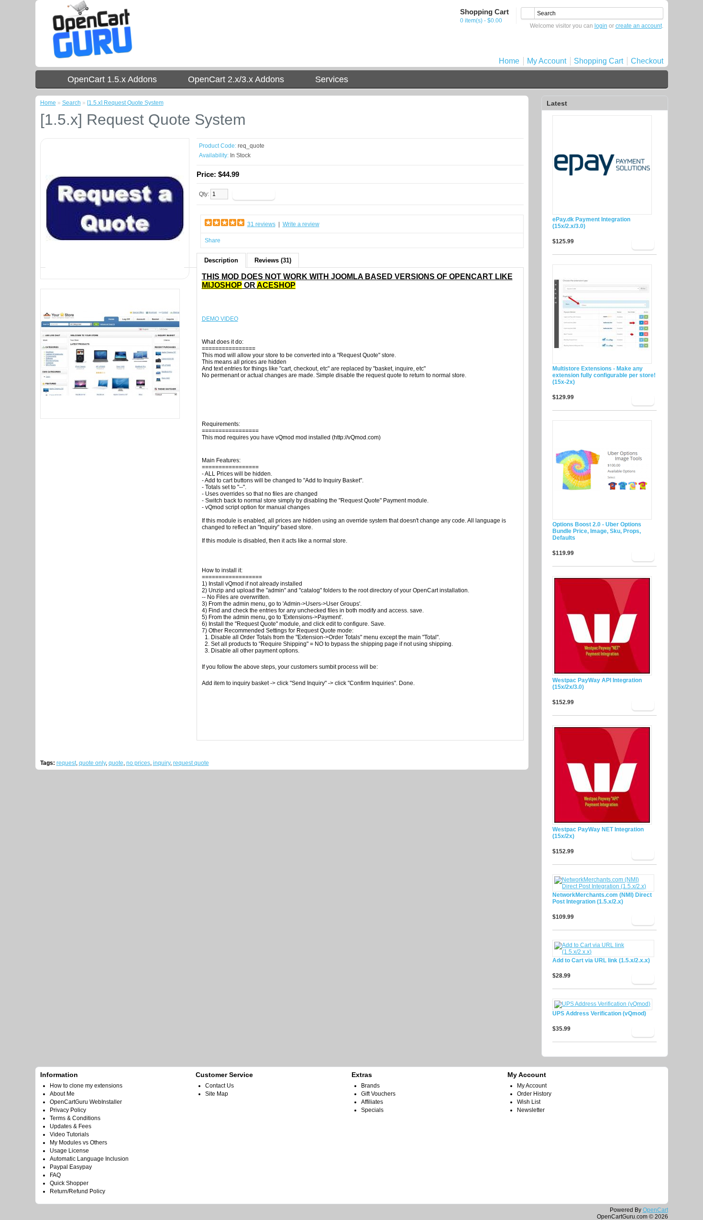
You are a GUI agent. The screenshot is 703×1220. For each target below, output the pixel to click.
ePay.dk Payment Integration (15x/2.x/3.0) (591, 222)
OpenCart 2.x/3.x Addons (236, 79)
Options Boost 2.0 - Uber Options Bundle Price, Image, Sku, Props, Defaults (596, 531)
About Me (62, 1093)
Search (71, 102)
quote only (92, 763)
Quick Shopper (69, 1183)
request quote (191, 763)
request (66, 763)
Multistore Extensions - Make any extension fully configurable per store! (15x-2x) (604, 375)
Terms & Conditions (75, 1118)
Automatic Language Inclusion (89, 1158)
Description (221, 260)
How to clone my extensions (86, 1085)
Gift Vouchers (378, 1093)
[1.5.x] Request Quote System (125, 102)
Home (509, 61)
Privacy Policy (68, 1110)
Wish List (528, 1102)
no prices (138, 763)
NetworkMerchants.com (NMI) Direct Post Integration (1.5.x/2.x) (602, 898)
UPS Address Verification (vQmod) (599, 1013)
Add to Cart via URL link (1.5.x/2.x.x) (601, 960)
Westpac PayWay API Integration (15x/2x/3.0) (597, 683)
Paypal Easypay (71, 1167)
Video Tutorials (69, 1134)
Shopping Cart (598, 61)
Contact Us (219, 1085)
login (600, 25)
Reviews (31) (272, 260)
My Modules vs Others (78, 1142)
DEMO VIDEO (220, 319)
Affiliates (372, 1102)
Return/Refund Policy (77, 1191)
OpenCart (655, 1210)
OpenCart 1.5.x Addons (112, 79)
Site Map (216, 1093)
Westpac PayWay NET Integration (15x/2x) (598, 832)
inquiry (161, 763)
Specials (372, 1110)
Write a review (301, 224)
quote (116, 763)
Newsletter (531, 1110)
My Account (546, 61)
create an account (638, 25)
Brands (370, 1085)
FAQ (55, 1175)
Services (331, 79)
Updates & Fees (70, 1126)
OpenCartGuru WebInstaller (86, 1102)
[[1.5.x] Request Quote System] (114, 270)
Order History (534, 1093)
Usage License (69, 1150)
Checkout (647, 61)
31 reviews (261, 224)
